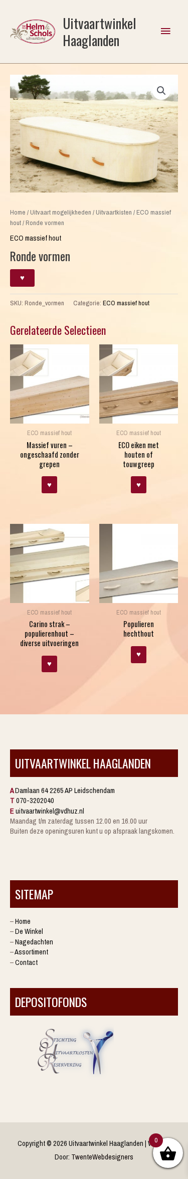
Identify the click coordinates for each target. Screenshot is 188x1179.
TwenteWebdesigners (102, 1157)
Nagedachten (34, 942)
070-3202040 (35, 801)
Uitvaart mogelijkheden (60, 212)
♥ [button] (49, 485)
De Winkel (29, 931)
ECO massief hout (35, 238)
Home (18, 212)
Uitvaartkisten (114, 212)
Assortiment (31, 952)
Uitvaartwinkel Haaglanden (99, 31)
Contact (26, 962)
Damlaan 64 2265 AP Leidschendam (65, 790)
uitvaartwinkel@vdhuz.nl (50, 811)
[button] (161, 91)
